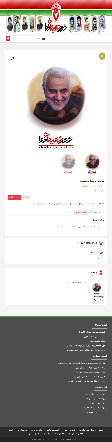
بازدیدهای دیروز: (98, 403)
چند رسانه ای (36, 430)
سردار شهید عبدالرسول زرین (85, 376)
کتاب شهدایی (98, 259)
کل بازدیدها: (99, 412)
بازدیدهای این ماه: (97, 408)
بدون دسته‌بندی (97, 252)
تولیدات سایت (53, 430)
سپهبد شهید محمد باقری (94, 336)
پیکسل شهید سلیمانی (54, 203)
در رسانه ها (22, 430)
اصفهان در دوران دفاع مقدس (91, 430)
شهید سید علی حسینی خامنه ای (91, 332)
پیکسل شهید (69, 203)
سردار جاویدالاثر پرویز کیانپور (79, 381)
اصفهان (46, 433)
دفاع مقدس (34, 433)
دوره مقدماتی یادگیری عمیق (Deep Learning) (86, 345)
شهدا (11, 430)
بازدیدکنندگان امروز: (96, 398)
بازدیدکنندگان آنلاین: (96, 394)
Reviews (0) (81, 212)
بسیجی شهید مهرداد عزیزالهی (87, 372)
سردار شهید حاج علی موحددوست (71, 363)
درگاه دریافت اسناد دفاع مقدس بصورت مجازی (86, 350)
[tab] (95, 212)
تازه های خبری (69, 430)
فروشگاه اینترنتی (37, 203)
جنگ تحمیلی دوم (97, 341)
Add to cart (14, 197)
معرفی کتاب (59, 433)
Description (95, 212)
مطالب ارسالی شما (75, 433)
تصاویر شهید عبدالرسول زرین (87, 367)
